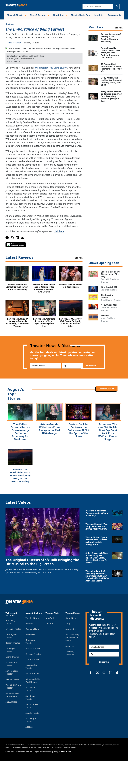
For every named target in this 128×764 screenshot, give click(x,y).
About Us (70, 646)
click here (59, 231)
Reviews (10, 24)
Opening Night (33, 629)
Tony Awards (114, 15)
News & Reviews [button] (38, 15)
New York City (14, 42)
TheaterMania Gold (80, 15)
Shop (68, 623)
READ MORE (105, 388)
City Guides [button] (59, 15)
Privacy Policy (52, 752)
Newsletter (99, 15)
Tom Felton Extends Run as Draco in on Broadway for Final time (20, 431)
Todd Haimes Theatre (111, 300)
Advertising (71, 629)
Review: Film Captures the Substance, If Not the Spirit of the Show (78, 430)
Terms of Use (65, 752)
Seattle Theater (13, 679)
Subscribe (91, 365)
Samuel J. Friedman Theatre (110, 281)
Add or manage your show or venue (73, 637)
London (49, 623)
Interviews (30, 634)
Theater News (32, 618)
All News (30, 727)
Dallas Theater (32, 659)
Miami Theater (12, 657)
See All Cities (11, 701)
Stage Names (72, 618)
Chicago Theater (13, 629)
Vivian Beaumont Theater (109, 309)
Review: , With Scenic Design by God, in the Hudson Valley (20, 475)
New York (50, 618)
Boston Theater (13, 643)
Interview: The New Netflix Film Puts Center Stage (108, 431)
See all (118, 27)
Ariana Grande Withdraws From (49, 428)
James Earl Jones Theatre (108, 319)
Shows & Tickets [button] (15, 15)
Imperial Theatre (109, 289)
